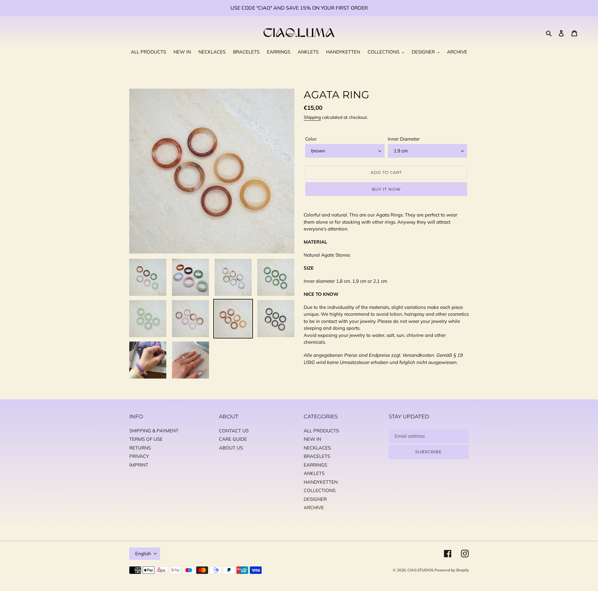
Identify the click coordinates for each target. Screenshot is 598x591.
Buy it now (386, 189)
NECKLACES (317, 448)
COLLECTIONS (319, 490)
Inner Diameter (404, 139)
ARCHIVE (314, 507)
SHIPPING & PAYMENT (153, 431)
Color (310, 139)
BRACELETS (317, 456)
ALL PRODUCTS (321, 431)
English (143, 553)
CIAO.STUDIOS (420, 570)
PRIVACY (139, 456)
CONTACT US (234, 431)
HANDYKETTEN (321, 482)
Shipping (312, 117)
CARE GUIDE (233, 439)
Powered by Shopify (451, 570)
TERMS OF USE (146, 439)
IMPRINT (138, 465)
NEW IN (312, 439)
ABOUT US (231, 448)
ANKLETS (314, 473)
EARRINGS (315, 465)
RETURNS (140, 448)
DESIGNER (315, 499)
